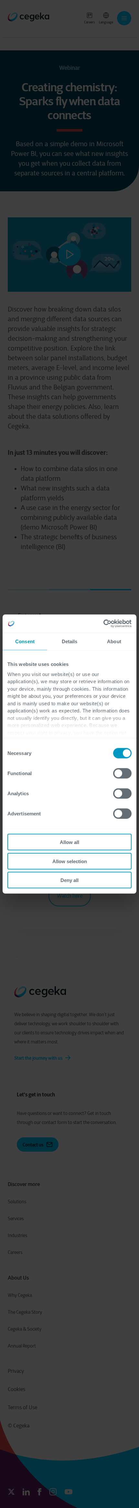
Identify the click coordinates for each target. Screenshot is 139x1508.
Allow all (69, 842)
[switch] (122, 773)
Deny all (69, 880)
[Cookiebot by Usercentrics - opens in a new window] (103, 624)
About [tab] (114, 641)
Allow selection (69, 861)
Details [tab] (70, 641)
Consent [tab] (25, 641)
